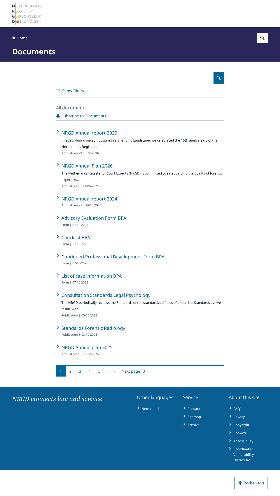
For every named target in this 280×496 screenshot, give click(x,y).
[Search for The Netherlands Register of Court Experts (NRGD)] (262, 38)
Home (22, 37)
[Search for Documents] (219, 78)
